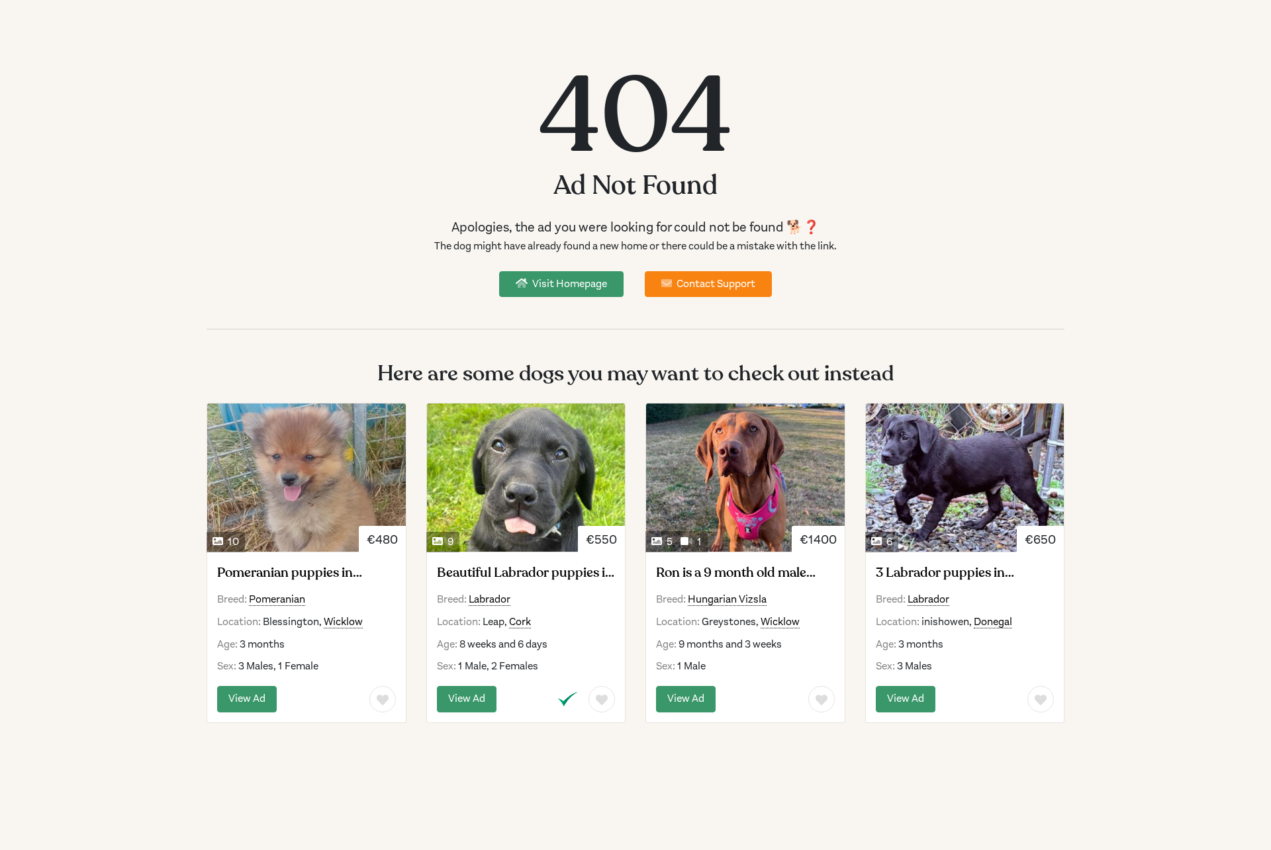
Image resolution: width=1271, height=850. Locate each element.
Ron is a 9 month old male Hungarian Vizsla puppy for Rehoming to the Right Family (743, 573)
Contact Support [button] (715, 284)
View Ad (246, 698)
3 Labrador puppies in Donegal (940, 573)
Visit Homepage (568, 284)
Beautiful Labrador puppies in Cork (525, 573)
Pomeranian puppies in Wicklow (285, 573)
